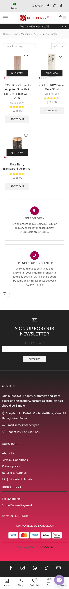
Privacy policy (11, 466)
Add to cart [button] (17, 119)
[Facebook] (48, 5)
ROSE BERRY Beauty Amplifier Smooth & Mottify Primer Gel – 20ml (17, 91)
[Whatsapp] (34, 568)
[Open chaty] (59, 580)
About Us (8, 453)
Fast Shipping (11, 498)
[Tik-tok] (61, 5)
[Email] (58, 568)
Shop (15, 33)
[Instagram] (54, 5)
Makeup (25, 33)
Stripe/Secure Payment (17, 505)
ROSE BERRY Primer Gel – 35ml (52, 87)
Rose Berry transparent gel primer (17, 166)
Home (6, 33)
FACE (36, 33)
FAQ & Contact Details (17, 479)
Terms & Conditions (15, 459)
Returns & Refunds (14, 472)
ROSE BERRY (17, 102)
